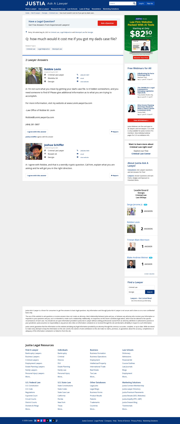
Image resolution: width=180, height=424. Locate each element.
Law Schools (72, 9)
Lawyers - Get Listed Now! (141, 298)
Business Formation (98, 353)
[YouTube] (38, 420)
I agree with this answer (36, 132)
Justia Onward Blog (129, 402)
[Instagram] (44, 420)
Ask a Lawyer (43, 9)
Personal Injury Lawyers (34, 373)
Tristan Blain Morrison (138, 239)
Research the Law (58, 9)
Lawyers (131, 176)
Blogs (124, 370)
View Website (84, 82)
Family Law (62, 370)
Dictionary (126, 353)
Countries (94, 406)
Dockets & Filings (32, 406)
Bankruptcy (62, 353)
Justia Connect (87, 421)
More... (28, 377)
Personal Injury (64, 373)
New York (61, 402)
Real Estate (94, 370)
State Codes (62, 389)
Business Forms (96, 392)
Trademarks (95, 402)
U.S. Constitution (31, 385)
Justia (27, 13)
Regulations (30, 392)
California (61, 396)
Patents (93, 399)
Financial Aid (127, 360)
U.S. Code (29, 389)
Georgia (44, 13)
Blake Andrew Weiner (137, 257)
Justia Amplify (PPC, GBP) (132, 399)
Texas (60, 406)
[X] (53, 420)
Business (94, 350)
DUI (59, 363)
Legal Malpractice (66, 32)
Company (108, 421)
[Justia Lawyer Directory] (56, 420)
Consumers (132, 170)
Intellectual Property (98, 363)
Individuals (63, 350)
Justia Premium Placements (133, 392)
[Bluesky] (50, 420)
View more (149, 274)
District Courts (31, 402)
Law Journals (127, 366)
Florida (60, 399)
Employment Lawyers (33, 363)
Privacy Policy (136, 421)
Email (82, 78)
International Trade (97, 366)
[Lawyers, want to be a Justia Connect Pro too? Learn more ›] (145, 204)
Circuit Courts (30, 399)
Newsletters (96, 9)
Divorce (61, 360)
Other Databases (98, 382)
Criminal (61, 356)
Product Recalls (96, 396)
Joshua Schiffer (31, 137)
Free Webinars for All (139, 68)
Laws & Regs (84, 9)
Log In (141, 3)
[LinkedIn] (35, 420)
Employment (95, 360)
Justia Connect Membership (133, 385)
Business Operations (98, 356)
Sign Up (150, 3)
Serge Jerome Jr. (135, 204)
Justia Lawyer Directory (131, 389)
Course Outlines (128, 363)
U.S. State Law (64, 382)
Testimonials (127, 406)
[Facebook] (41, 420)
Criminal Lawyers (32, 360)
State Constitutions (65, 385)
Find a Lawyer (30, 9)
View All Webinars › (141, 120)
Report (115, 132)
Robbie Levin (52, 69)
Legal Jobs (94, 385)
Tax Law (93, 373)
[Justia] (35, 3)
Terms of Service (124, 421)
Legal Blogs (94, 389)
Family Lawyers (31, 370)
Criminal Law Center (141, 153)
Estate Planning (64, 366)
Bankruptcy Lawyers (33, 353)
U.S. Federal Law (32, 382)
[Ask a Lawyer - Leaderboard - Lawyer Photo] (131, 211)
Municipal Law (80, 32)
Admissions (126, 356)
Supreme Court (31, 396)
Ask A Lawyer (35, 13)
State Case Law (63, 392)
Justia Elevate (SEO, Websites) (133, 396)
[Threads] (47, 420)
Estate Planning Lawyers (35, 366)
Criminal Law (53, 13)
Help (114, 421)
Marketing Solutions (111, 9)
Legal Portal (98, 421)
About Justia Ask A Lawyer (138, 164)
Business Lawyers (32, 356)
